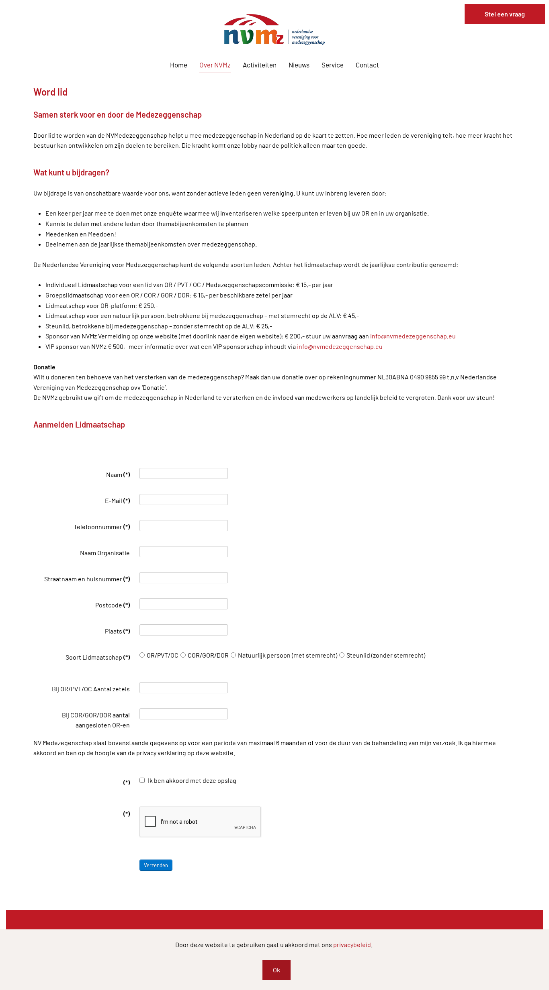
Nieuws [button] (299, 65)
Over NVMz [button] (215, 65)
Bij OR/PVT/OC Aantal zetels (91, 689)
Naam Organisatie (105, 552)
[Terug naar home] (274, 29)
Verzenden (156, 865)
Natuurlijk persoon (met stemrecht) (287, 655)
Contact (367, 65)
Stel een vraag (505, 14)
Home (178, 65)
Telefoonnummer (102, 526)
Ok (276, 970)
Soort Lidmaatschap (98, 657)
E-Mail (117, 500)
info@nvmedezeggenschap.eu (413, 336)
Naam (118, 474)
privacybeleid (352, 944)
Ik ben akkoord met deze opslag (191, 780)
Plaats (117, 631)
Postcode (112, 605)
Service (333, 65)
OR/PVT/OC (162, 655)
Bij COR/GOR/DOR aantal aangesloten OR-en (96, 720)
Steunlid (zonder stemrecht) (385, 655)
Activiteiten (260, 65)
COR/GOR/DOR (208, 655)
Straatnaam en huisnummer (87, 579)
